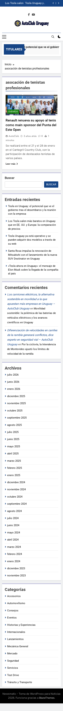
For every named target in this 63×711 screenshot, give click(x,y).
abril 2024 (13, 539)
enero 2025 (13, 475)
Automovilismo (16, 603)
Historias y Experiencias (21, 624)
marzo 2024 (14, 546)
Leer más (10, 163)
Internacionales (16, 632)
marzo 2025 (14, 460)
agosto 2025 (14, 425)
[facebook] (29, 15)
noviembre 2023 (16, 575)
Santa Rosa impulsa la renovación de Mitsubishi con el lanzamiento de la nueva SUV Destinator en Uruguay (32, 254)
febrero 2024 (14, 554)
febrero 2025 (14, 467)
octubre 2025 (14, 410)
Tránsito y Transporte (19, 682)
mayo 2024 (13, 532)
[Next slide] (58, 3)
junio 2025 (13, 439)
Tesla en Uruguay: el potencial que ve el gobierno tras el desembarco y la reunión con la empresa (32, 210)
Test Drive (13, 675)
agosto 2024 (14, 511)
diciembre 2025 (16, 396)
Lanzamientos (15, 639)
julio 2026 (13, 374)
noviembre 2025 (16, 403)
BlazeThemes (46, 697)
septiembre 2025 (17, 417)
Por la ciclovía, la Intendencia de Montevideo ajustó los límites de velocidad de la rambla (31, 349)
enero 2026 (13, 388)
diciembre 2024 (16, 482)
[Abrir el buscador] (52, 36)
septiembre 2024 (17, 503)
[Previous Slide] (53, 3)
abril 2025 (13, 453)
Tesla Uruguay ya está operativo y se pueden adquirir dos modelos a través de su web (35, 3)
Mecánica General (17, 646)
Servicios (12, 667)
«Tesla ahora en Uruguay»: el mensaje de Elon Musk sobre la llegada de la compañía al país (33, 269)
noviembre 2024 (16, 489)
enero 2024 (13, 561)
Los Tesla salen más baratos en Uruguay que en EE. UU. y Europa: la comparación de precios (13, 3)
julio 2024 (13, 518)
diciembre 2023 (16, 568)
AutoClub (14, 136)
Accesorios (14, 596)
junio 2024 (13, 525)
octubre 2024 (14, 496)
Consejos (12, 610)
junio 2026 (13, 381)
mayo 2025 (13, 446)
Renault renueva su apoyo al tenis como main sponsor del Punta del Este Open (31, 125)
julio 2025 (13, 432)
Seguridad (13, 660)
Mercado (12, 653)
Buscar (10, 178)
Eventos (13, 111)
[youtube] (33, 15)
